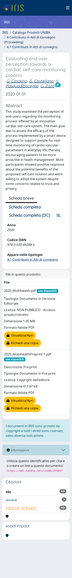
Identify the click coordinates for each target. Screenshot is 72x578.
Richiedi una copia (23, 343)
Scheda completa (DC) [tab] (29, 215)
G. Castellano (41, 80)
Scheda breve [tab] (21, 198)
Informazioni (19, 450)
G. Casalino (16, 80)
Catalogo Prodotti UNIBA (31, 32)
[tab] (58, 215)
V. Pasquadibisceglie (32, 83)
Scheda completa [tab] (25, 206)
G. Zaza (47, 85)
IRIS (5, 32)
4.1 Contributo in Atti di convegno (32, 47)
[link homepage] (14, 7)
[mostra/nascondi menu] (68, 8)
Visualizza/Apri (21, 335)
